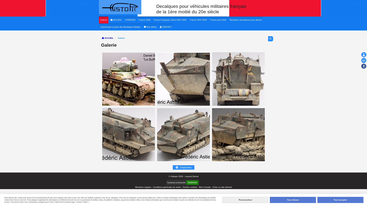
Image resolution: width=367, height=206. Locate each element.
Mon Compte (205, 187)
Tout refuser (293, 200)
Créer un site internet (222, 187)
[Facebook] (363, 66)
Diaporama (185, 167)
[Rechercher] (270, 38)
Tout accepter (340, 200)
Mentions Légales (143, 187)
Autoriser (192, 182)
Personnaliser (245, 200)
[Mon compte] (363, 54)
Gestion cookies (190, 187)
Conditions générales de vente (167, 187)
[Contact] (363, 60)
